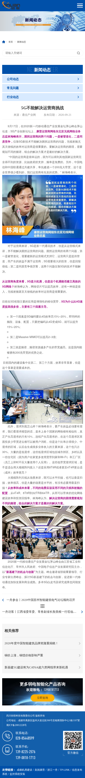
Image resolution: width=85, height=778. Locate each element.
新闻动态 (21, 42)
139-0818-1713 (25, 757)
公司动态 (43, 79)
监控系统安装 (17, 773)
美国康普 (40, 769)
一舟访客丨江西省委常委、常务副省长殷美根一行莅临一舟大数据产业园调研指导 (42, 611)
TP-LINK (65, 769)
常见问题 (43, 88)
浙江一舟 (52, 769)
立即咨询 (42, 697)
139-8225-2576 (25, 751)
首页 (10, 42)
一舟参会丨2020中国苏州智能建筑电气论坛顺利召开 (41, 599)
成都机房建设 (24, 769)
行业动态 (43, 97)
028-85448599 (25, 738)
